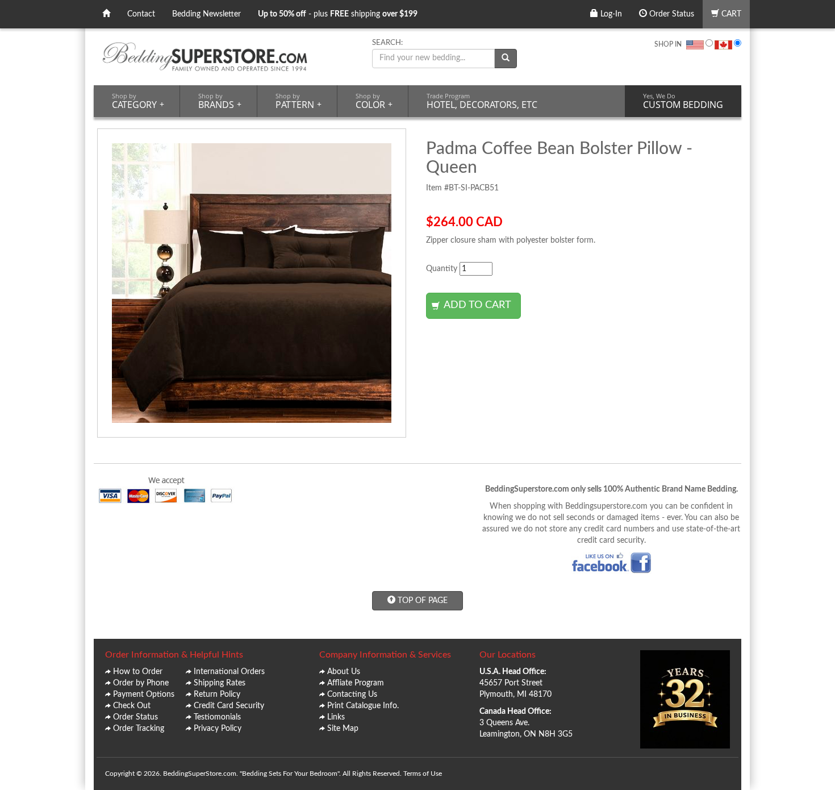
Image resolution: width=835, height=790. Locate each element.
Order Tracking (138, 729)
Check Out (132, 706)
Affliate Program (355, 683)
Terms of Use (422, 773)
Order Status (670, 14)
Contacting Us (352, 694)
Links (336, 717)
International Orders (229, 672)
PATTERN (298, 101)
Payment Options (143, 694)
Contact (141, 14)
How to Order (137, 672)
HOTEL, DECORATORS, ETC (482, 101)
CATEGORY (138, 101)
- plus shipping (338, 14)
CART (730, 14)
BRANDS (219, 101)
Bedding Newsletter (206, 14)
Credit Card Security (229, 706)
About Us (343, 672)
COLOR (374, 101)
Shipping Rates (219, 683)
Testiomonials (217, 717)
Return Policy (217, 694)
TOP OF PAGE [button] (421, 601)
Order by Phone (141, 683)
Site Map (342, 729)
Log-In (610, 14)
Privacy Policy (217, 729)
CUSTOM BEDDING (683, 101)
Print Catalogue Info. (363, 706)
